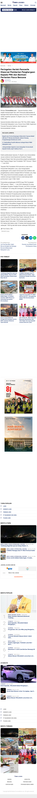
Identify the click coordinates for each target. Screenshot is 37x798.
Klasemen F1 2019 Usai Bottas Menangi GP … (21, 650)
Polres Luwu (7, 518)
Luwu (4, 506)
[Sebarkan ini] (23, 238)
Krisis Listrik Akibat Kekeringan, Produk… (20, 558)
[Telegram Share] (30, 238)
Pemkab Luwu (7, 512)
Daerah (6, 544)
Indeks (9, 779)
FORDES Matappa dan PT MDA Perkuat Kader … (21, 551)
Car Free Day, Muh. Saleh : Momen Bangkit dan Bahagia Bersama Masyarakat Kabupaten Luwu (8, 246)
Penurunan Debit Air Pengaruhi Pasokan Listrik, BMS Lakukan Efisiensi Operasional (9, 320)
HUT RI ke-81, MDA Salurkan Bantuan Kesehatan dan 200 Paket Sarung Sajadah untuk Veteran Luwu (27, 320)
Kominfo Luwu (5, 231)
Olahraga (10, 628)
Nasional (22, 544)
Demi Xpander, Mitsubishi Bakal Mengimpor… (18, 623)
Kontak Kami (9, 784)
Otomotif (10, 621)
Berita (2, 544)
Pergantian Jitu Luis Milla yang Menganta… (21, 629)
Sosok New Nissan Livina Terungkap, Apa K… (21, 691)
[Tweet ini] (27, 238)
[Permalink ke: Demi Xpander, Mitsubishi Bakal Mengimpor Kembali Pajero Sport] (18, 674)
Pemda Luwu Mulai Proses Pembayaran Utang (29, 244)
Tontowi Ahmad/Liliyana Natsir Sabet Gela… (20, 636)
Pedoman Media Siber (27, 784)
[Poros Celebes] (18, 2)
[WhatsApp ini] (34, 238)
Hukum (10, 544)
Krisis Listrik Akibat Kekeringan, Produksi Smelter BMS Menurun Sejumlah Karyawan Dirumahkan (7, 298)
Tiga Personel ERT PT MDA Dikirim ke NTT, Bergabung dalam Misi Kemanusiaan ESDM (27, 297)
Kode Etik (27, 779)
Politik (18, 614)
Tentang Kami (27, 781)
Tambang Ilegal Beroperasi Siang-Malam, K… (15, 545)
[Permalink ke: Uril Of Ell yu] (2, 80)
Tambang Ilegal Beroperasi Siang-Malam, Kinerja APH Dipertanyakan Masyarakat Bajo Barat (9, 275)
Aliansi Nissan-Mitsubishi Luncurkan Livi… (21, 656)
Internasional (16, 544)
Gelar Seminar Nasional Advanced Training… (18, 616)
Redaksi (9, 781)
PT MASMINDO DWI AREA (10, 515)
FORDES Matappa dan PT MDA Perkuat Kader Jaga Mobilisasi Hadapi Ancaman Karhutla (27, 275)
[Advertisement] (18, 31)
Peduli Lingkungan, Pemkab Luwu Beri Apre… (20, 643)
